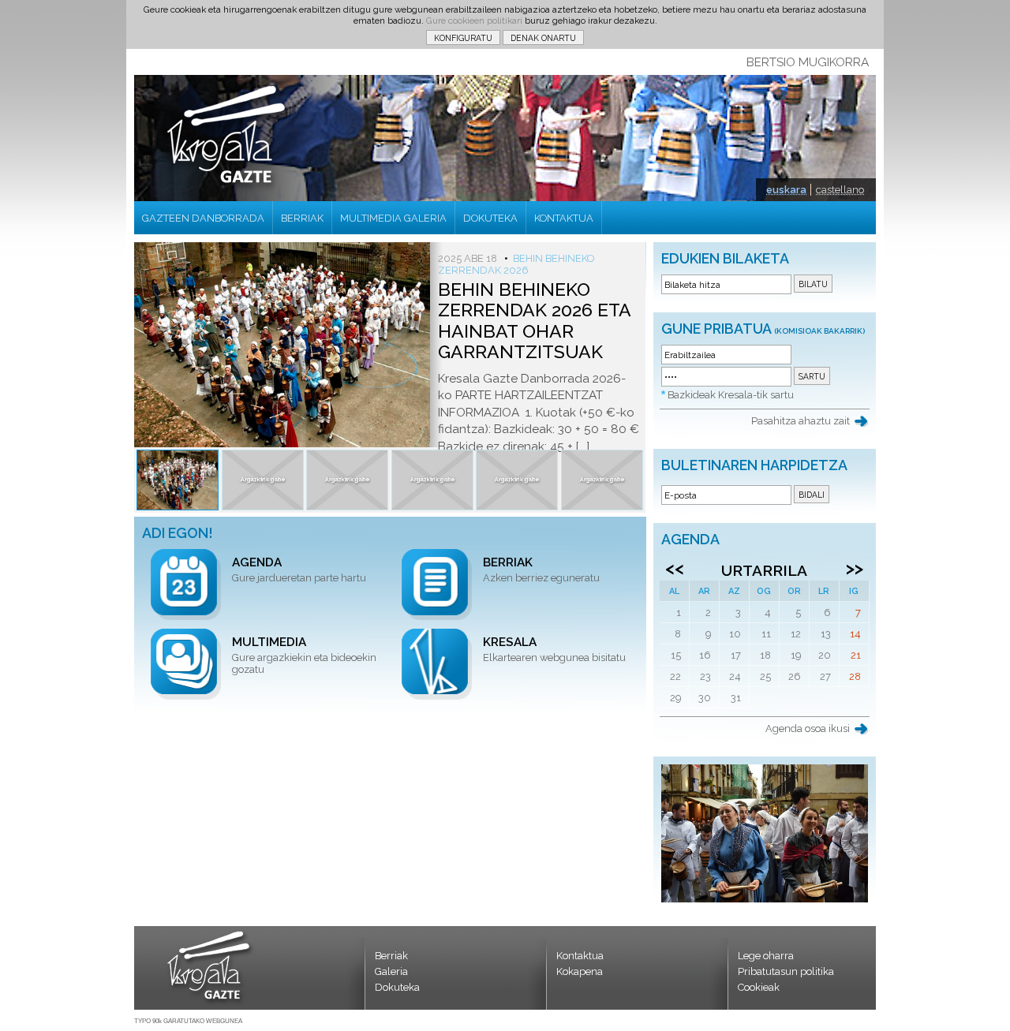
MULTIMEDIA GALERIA (393, 218)
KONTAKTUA (563, 218)
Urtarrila (764, 570)
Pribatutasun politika (786, 971)
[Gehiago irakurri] (178, 480)
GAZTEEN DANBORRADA (203, 218)
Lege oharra (766, 956)
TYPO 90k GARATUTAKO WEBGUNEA (188, 1021)
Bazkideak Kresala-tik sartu (731, 395)
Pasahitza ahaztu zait (800, 421)
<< (674, 568)
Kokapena (579, 971)
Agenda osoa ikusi (807, 728)
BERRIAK (302, 218)
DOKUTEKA (490, 218)
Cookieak (759, 987)
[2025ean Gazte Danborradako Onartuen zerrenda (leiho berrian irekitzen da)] (764, 899)
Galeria (391, 971)
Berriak (391, 956)
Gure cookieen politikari (474, 20)
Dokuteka (397, 987)
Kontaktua (580, 956)
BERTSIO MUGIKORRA (807, 62)
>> (854, 568)
